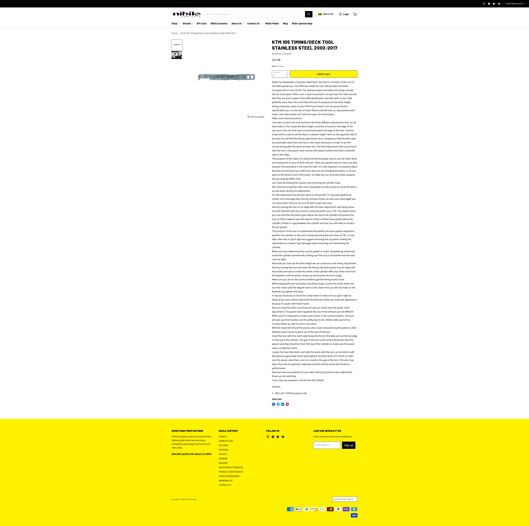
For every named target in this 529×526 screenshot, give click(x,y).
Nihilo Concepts (283, 54)
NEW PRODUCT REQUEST (231, 467)
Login (346, 14)
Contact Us (253, 23)
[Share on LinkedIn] (282, 404)
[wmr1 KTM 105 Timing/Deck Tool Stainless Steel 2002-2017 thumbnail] (176, 45)
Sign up (348, 445)
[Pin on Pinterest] (287, 404)
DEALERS (223, 463)
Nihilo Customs (219, 23)
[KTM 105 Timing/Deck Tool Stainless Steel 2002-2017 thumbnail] (176, 55)
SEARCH (223, 436)
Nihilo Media (272, 23)
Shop (175, 23)
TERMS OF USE (226, 441)
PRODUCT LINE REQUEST (231, 472)
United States (514, 3)
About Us (236, 23)
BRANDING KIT (226, 480)
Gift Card (202, 23)
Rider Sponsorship (302, 23)
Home (175, 33)
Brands (187, 23)
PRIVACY (223, 454)
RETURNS (223, 445)
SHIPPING (223, 449)
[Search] (308, 14)
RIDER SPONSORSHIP (229, 476)
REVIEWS (223, 458)
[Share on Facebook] (273, 404)
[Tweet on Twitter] (278, 404)
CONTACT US (225, 485)
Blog (285, 23)
